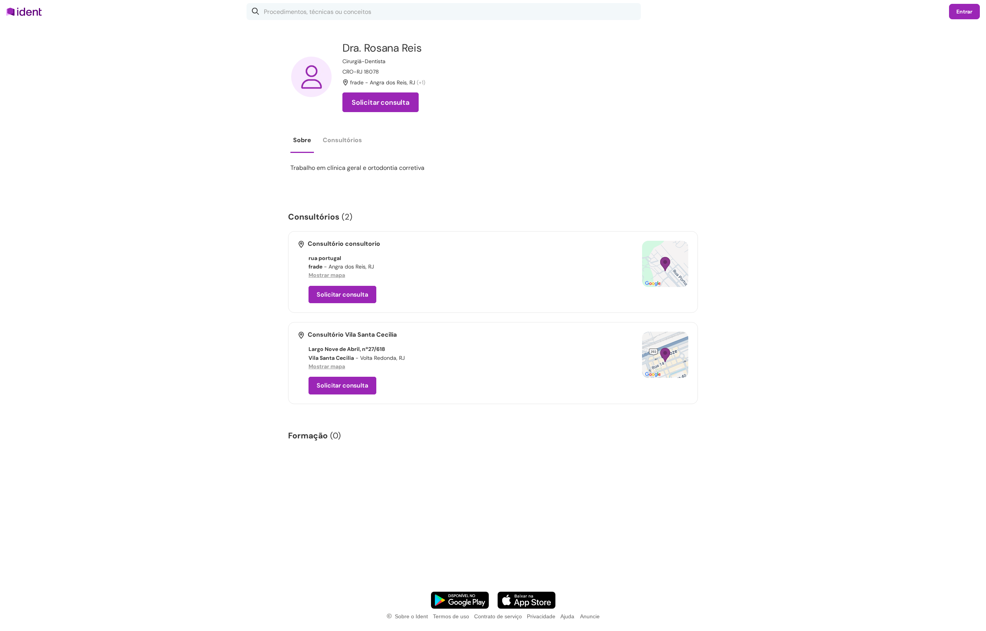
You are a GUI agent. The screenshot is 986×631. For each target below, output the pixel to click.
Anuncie (590, 616)
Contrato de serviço (498, 616)
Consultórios (342, 140)
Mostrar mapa (327, 275)
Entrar (964, 11)
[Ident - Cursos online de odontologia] (26, 11)
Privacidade (541, 616)
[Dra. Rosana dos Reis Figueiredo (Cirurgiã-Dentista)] (311, 77)
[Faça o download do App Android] (460, 600)
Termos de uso (451, 616)
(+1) (421, 82)
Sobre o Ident (411, 616)
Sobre (302, 140)
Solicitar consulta (380, 102)
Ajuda (567, 616)
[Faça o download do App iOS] (526, 600)
